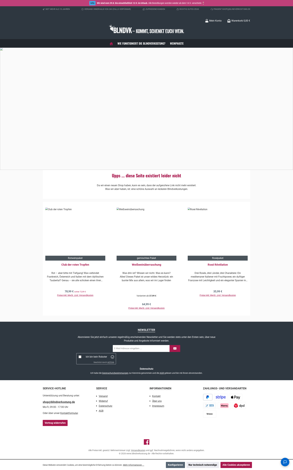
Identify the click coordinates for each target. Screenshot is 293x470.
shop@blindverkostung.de (59, 402)
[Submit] (175, 348)
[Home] (111, 43)
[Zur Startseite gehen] (146, 29)
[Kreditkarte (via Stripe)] (220, 397)
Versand (103, 396)
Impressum (158, 405)
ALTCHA (110, 362)
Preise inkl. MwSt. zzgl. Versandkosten (75, 295)
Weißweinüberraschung (146, 264)
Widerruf (103, 401)
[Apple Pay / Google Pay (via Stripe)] (235, 397)
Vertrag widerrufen (55, 422)
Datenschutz (105, 405)
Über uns (157, 401)
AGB (162, 373)
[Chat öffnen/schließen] (285, 462)
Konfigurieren (175, 464)
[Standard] (239, 405)
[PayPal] (208, 397)
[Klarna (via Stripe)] (224, 405)
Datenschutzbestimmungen (115, 373)
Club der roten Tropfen (75, 264)
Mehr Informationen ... (133, 465)
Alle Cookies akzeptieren (236, 464)
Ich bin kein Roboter (96, 356)
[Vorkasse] (209, 414)
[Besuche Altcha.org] (112, 356)
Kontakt (156, 396)
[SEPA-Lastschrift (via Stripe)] (209, 405)
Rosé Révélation (218, 264)
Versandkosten (138, 450)
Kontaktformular (69, 413)
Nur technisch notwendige (202, 464)
